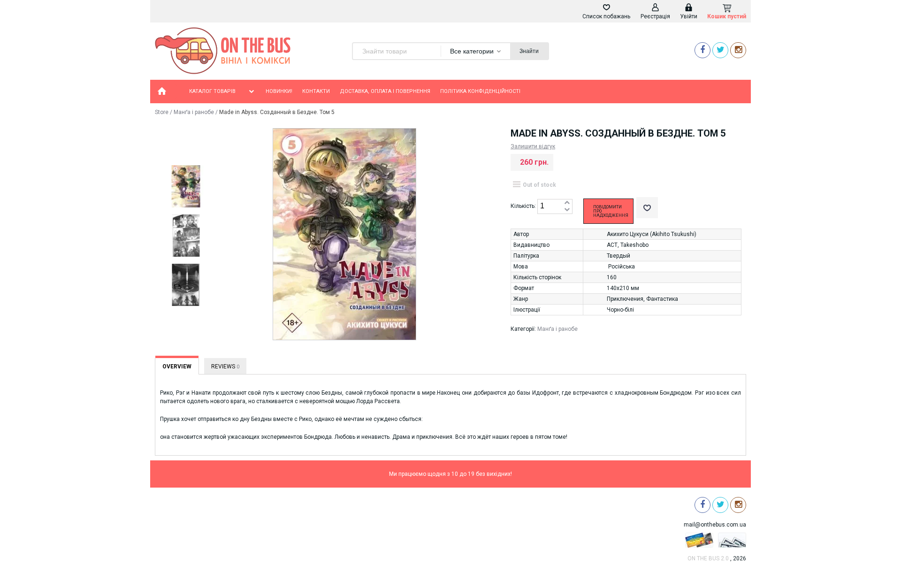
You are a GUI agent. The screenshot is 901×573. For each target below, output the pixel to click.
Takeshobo (634, 245)
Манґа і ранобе (194, 112)
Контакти (316, 91)
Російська (621, 266)
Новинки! (279, 91)
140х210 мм (623, 288)
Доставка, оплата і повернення (385, 91)
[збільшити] (567, 202)
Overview (176, 366)
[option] (185, 186)
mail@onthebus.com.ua (715, 524)
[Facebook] (702, 50)
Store (161, 112)
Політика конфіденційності (480, 91)
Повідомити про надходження (610, 211)
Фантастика (662, 299)
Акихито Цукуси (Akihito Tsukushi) (651, 234)
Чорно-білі (620, 309)
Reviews (225, 366)
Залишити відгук (533, 146)
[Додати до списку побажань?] (647, 207)
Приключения (625, 299)
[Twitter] (720, 50)
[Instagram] (738, 50)
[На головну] (162, 91)
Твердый (618, 255)
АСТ (612, 245)
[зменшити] (567, 210)
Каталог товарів (212, 91)
